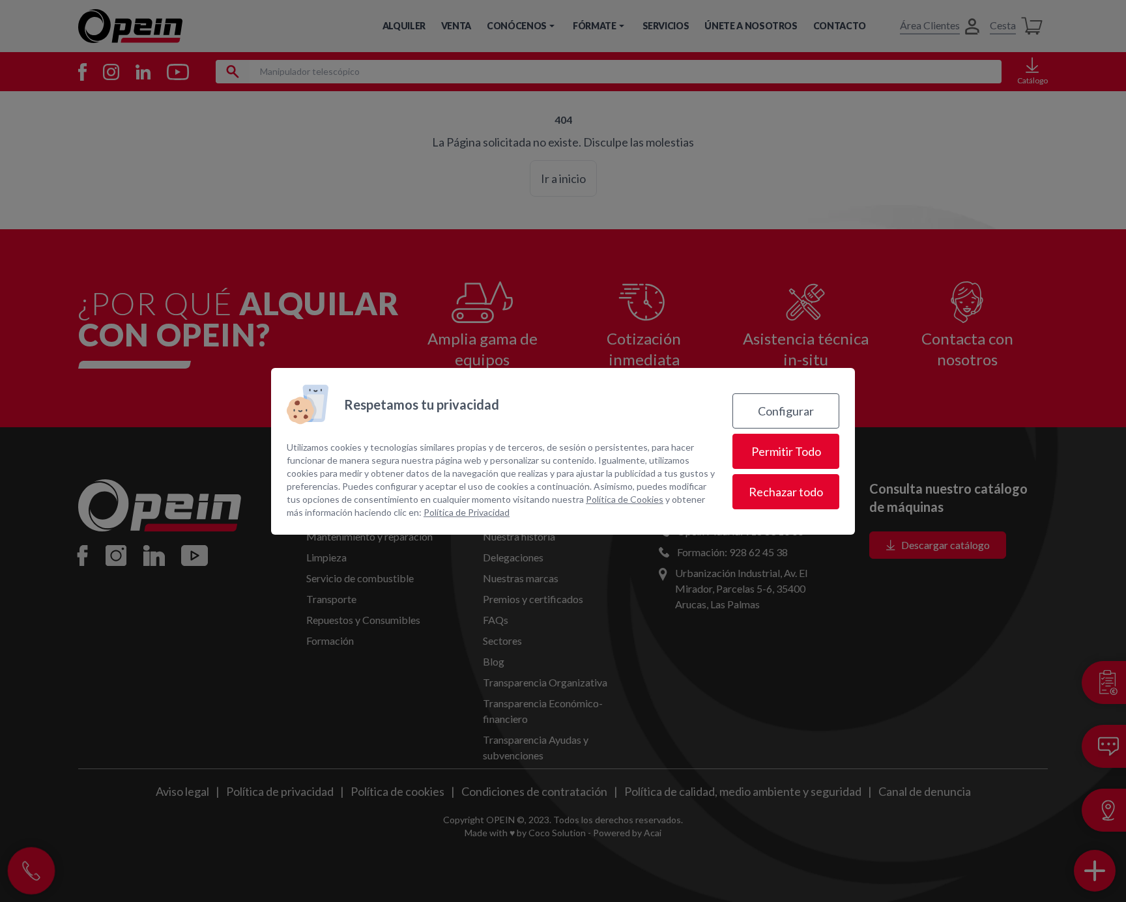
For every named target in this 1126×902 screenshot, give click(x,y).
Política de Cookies (624, 499)
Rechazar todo (786, 492)
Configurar (786, 411)
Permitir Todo (786, 451)
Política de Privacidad (467, 512)
